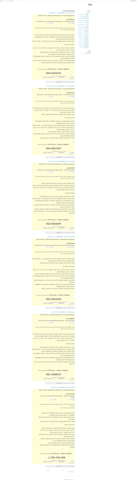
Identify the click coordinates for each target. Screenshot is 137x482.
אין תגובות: (64, 81)
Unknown (88, 52)
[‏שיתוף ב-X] (59, 81)
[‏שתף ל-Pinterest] (57, 81)
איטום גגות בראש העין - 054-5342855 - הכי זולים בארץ (61, 236)
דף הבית (62, 470)
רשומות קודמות (48, 470)
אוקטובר (87, 13)
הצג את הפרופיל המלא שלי (86, 53)
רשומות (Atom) (70, 471)
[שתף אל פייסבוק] (58, 81)
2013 (88, 12)
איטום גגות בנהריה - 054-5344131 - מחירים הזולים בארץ (61, 86)
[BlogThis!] (60, 81)
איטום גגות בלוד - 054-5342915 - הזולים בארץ (63, 312)
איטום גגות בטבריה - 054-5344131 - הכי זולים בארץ (62, 13)
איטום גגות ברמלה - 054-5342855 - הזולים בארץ (63, 387)
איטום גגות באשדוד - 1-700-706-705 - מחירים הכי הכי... (83, 41)
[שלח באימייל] (61, 81)
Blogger (65, 479)
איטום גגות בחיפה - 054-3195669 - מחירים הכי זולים (62, 161)
